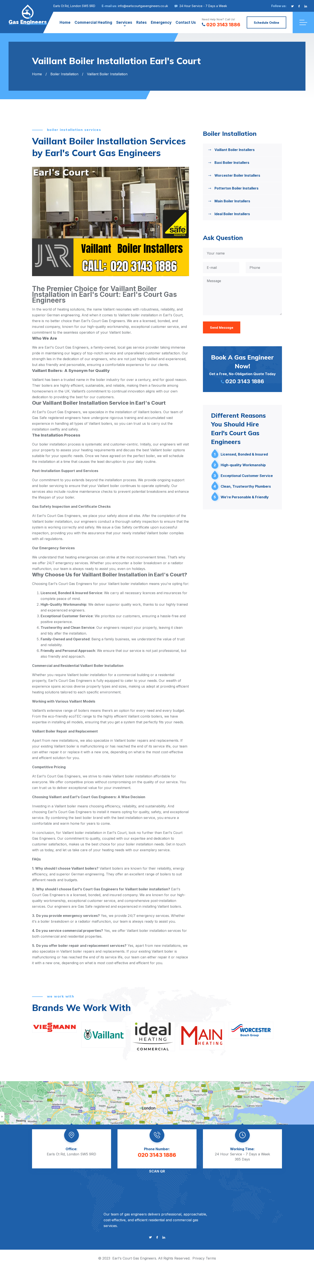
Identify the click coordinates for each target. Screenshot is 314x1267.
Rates (141, 22)
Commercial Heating (93, 22)
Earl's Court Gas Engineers (134, 1258)
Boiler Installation (64, 74)
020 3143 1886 (223, 24)
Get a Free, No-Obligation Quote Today (242, 369)
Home (65, 22)
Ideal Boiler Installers (232, 214)
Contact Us (186, 22)
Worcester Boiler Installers (237, 175)
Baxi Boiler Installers (231, 162)
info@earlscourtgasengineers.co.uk (143, 6)
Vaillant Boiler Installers (234, 150)
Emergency (161, 22)
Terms (211, 1258)
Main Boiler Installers (232, 201)
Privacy (198, 1258)
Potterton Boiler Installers (236, 188)
